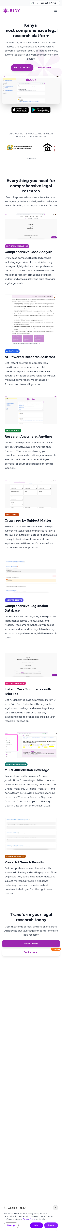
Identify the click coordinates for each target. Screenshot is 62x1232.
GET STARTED (22, 67)
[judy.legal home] (11, 11)
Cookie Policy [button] (29, 1219)
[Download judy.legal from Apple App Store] (20, 110)
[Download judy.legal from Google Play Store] (41, 110)
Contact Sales (43, 67)
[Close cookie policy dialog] (55, 1207)
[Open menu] (56, 11)
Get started (31, 943)
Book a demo (42, 951)
